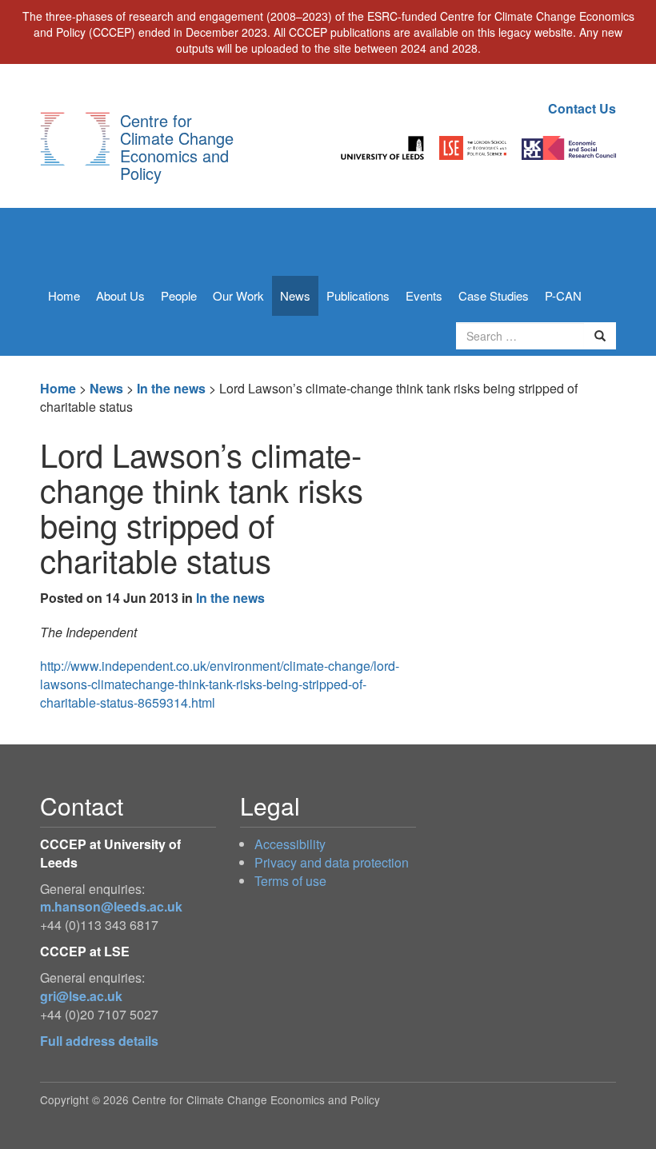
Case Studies (493, 295)
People (179, 295)
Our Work (238, 295)
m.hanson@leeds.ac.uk (111, 906)
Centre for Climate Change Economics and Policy (177, 147)
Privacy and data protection (331, 862)
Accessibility (290, 844)
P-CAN (563, 295)
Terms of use (290, 881)
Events (424, 295)
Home (64, 295)
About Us (120, 295)
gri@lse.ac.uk (81, 996)
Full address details (99, 1040)
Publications (358, 295)
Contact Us (582, 108)
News (295, 295)
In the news (171, 388)
